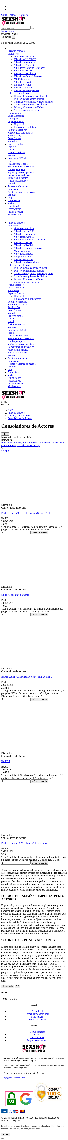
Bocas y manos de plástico (21, 175)
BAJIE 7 (5, 761)
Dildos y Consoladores (19, 93)
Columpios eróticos (17, 130)
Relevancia (7, 442)
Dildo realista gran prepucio (15, 595)
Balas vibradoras (16, 115)
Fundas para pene (16, 169)
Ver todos (12, 141)
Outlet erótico (14, 206)
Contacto (23, 14)
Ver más (12, 155)
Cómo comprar (37, 1031)
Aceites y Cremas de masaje (22, 192)
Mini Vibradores (22, 79)
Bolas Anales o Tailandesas (27, 127)
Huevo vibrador (15, 113)
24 (6, 451)
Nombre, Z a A (36, 442)
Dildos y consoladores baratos (29, 99)
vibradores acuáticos (24, 56)
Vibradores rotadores (24, 62)
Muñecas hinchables (18, 178)
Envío (37, 1034)
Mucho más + (14, 214)
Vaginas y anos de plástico (21, 172)
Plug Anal (19, 124)
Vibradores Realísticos (25, 73)
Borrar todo (8, 986)
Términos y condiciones (37, 1014)
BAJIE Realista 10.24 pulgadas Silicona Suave (24, 843)
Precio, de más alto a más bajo (25, 445)
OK (17, 986)
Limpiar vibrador (22, 84)
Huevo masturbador (17, 180)
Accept (6, 1134)
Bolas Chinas (14, 138)
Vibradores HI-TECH (25, 59)
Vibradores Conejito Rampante (29, 67)
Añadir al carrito (39, 533)
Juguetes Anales (16, 121)
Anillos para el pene (18, 163)
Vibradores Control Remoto (28, 76)
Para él (11, 149)
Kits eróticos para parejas (20, 132)
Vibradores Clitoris (23, 87)
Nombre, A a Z (21, 442)
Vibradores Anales (23, 70)
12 (2, 451)
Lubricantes (13, 189)
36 (9, 451)
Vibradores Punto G (24, 65)
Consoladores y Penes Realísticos (30, 104)
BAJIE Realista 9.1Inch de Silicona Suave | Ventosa (27, 513)
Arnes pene (13, 118)
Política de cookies (37, 1019)
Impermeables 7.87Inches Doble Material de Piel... (26, 676)
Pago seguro (37, 1016)
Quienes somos (8, 14)
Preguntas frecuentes (37, 1040)
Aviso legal (37, 1011)
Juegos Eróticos (15, 211)
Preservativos (14, 209)
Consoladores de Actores (26, 110)
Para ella (12, 146)
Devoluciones (37, 1037)
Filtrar (5, 434)
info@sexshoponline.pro (14, 1078)
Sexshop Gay (14, 135)
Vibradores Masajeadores (26, 90)
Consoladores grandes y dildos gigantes (33, 101)
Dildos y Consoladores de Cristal (30, 96)
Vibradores (13, 53)
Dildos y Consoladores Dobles (29, 107)
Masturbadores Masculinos (21, 166)
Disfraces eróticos (16, 152)
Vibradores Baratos (23, 82)
